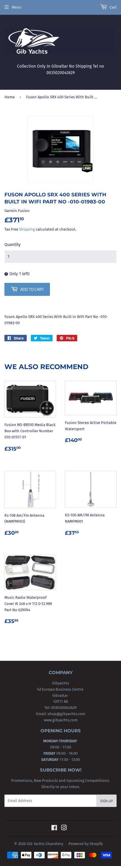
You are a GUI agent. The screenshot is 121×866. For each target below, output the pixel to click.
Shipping (27, 229)
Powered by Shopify (85, 843)
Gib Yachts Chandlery (45, 843)
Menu (16, 7)
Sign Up (106, 801)
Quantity (12, 244)
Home (9, 97)
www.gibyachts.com (61, 720)
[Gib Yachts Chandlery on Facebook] (54, 828)
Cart (113, 7)
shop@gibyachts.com (66, 714)
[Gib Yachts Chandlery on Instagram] (64, 828)
